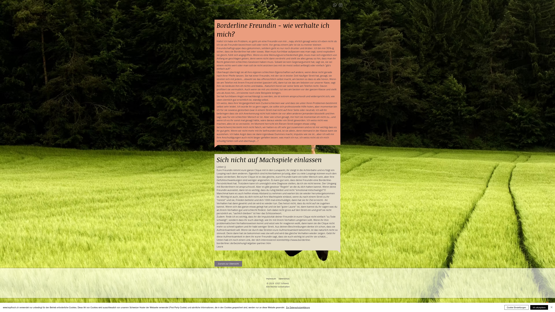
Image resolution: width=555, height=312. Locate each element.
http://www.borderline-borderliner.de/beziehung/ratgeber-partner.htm (264, 241)
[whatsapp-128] (335, 5)
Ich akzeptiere (539, 307)
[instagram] (340, 5)
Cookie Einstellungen (516, 307)
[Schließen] (551, 307)
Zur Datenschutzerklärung (298, 307)
